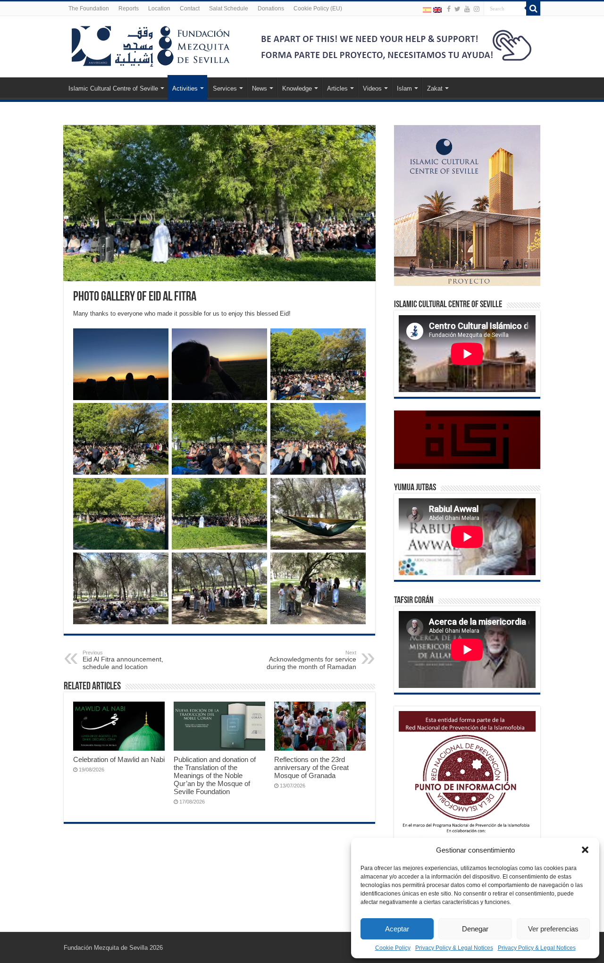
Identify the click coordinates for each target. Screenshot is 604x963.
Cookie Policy (393, 948)
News (259, 88)
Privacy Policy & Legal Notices (454, 948)
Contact (190, 8)
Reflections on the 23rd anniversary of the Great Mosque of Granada (311, 767)
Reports (128, 8)
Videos (372, 88)
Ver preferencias (553, 929)
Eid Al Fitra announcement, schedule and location (123, 660)
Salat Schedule (228, 8)
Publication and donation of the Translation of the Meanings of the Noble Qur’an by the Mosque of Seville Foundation (215, 775)
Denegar (475, 929)
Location (159, 8)
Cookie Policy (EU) (318, 8)
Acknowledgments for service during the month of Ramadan (311, 660)
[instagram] (476, 9)
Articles (337, 88)
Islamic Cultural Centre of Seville (113, 88)
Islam (404, 88)
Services (225, 88)
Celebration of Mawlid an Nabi (119, 759)
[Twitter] (457, 9)
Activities (185, 88)
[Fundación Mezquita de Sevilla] (151, 44)
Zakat (435, 88)
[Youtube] (467, 9)
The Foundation (88, 8)
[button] (585, 849)
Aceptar (397, 929)
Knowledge (297, 88)
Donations (271, 8)
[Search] (533, 8)
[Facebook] (449, 9)
